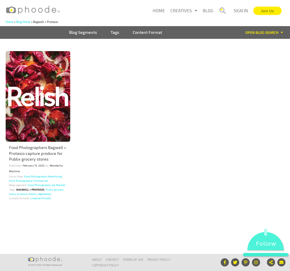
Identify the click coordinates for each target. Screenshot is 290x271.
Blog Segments (83, 32)
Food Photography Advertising (43, 176)
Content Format (147, 32)
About (97, 259)
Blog (208, 10)
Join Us (267, 10)
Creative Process (40, 198)
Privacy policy (158, 259)
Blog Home (23, 22)
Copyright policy (105, 265)
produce (22, 193)
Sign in (241, 10)
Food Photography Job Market (46, 184)
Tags (115, 32)
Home (159, 10)
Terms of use (133, 259)
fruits (49, 189)
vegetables (44, 193)
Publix (32, 193)
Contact (112, 259)
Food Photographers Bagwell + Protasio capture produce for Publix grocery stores (37, 153)
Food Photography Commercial (28, 180)
